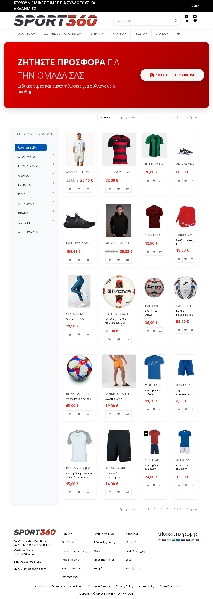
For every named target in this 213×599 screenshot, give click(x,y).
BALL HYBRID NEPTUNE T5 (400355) (185, 306)
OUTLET (24, 222)
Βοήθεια (67, 534)
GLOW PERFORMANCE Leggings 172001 (79, 314)
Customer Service (99, 586)
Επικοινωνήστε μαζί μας (67, 586)
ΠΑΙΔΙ (22, 194)
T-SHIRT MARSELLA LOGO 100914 (154, 385)
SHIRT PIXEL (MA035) (154, 235)
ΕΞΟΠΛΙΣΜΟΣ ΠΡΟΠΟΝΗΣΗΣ (32, 166)
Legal (129, 559)
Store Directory (169, 586)
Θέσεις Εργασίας (104, 542)
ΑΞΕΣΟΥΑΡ (26, 204)
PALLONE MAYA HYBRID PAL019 (119, 314)
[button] (178, 34)
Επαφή (98, 568)
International (70, 577)
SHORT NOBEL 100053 (119, 468)
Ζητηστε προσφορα (174, 75)
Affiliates (99, 551)
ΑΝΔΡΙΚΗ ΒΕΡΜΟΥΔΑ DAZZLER (79, 172)
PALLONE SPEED (154, 306)
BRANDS (24, 213)
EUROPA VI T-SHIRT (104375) (119, 172)
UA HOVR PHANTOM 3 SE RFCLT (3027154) (79, 243)
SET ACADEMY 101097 (154, 460)
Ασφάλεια (132, 534)
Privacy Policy (124, 586)
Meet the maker (104, 559)
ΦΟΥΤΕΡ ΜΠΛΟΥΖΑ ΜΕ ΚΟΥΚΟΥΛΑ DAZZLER (119, 243)
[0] (187, 20)
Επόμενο (191, 117)
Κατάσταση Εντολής (74, 551)
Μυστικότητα (134, 542)
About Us (40, 586)
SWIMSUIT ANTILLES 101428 (119, 393)
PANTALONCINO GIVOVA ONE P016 (185, 385)
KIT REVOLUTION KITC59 (185, 460)
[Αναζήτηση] (92, 115)
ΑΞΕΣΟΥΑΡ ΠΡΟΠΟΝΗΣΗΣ (32, 232)
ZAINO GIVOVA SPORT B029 (185, 235)
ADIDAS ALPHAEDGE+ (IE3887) (185, 163)
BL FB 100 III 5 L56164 (79, 393)
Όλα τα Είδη (27, 147)
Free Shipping (70, 559)
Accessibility (146, 586)
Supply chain (134, 568)
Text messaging (135, 551)
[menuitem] (26, 34)
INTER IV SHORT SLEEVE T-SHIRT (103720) (154, 163)
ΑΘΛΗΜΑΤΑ (26, 157)
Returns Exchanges (74, 568)
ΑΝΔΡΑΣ (24, 175)
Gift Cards (68, 542)
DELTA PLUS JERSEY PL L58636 (79, 468)
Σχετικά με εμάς (104, 534)
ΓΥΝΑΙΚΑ (24, 185)
